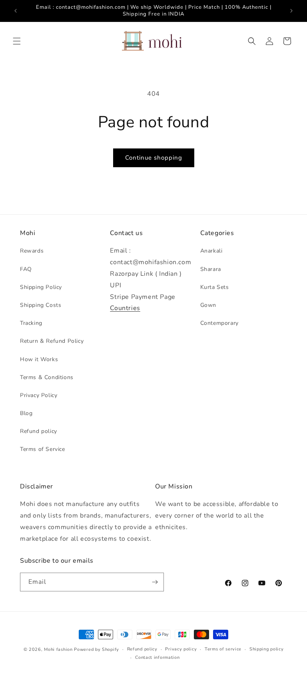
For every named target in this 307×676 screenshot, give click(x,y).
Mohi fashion (58, 649)
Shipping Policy (41, 287)
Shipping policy (266, 649)
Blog (26, 413)
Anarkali (211, 251)
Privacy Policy (38, 395)
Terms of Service (42, 449)
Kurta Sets (214, 287)
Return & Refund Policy (52, 341)
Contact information (157, 657)
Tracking (31, 323)
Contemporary (219, 323)
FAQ (26, 269)
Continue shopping (153, 158)
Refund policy (38, 431)
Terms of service (223, 649)
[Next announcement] (291, 11)
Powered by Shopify (96, 649)
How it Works (39, 359)
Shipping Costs (40, 305)
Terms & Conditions (47, 377)
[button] (17, 41)
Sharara (210, 269)
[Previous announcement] (15, 11)
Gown (208, 305)
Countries (125, 308)
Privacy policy (181, 649)
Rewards (32, 251)
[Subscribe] (154, 582)
